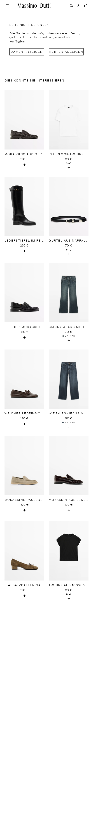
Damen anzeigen (27, 52)
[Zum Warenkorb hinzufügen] (24, 164)
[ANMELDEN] (78, 5)
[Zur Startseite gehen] (34, 5)
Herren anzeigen (66, 52)
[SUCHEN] (71, 5)
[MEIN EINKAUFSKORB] (85, 5)
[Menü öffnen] (7, 5)
